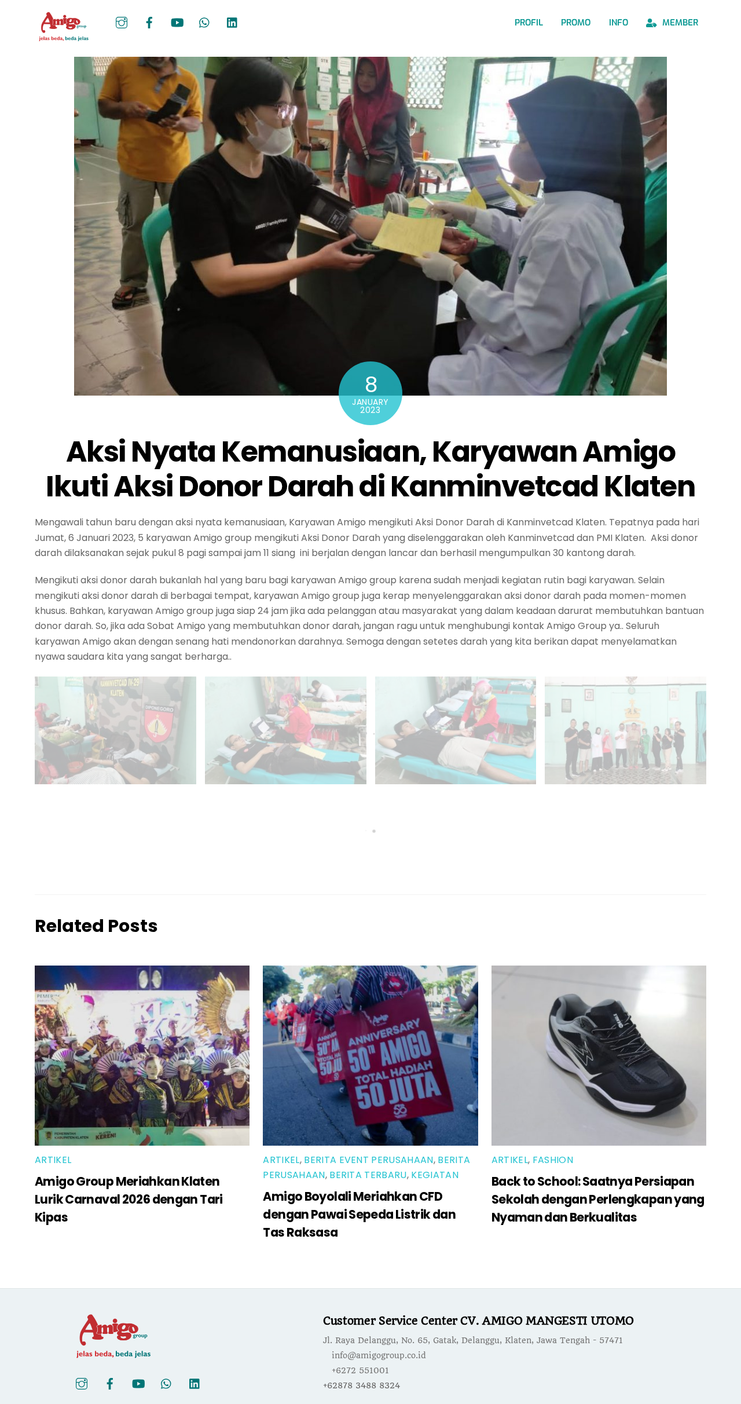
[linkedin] (232, 22)
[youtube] (177, 22)
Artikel (53, 1160)
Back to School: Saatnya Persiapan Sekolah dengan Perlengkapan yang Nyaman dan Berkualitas (598, 1199)
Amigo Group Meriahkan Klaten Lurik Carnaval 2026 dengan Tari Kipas (129, 1199)
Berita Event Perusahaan (368, 1160)
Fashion (553, 1160)
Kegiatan (434, 1175)
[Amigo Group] (64, 36)
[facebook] (149, 22)
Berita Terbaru (367, 1175)
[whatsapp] (205, 22)
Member (679, 22)
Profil (529, 22)
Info (618, 22)
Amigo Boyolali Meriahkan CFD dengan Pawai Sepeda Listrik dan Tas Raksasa (359, 1214)
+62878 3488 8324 (361, 1385)
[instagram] (121, 22)
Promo (575, 22)
